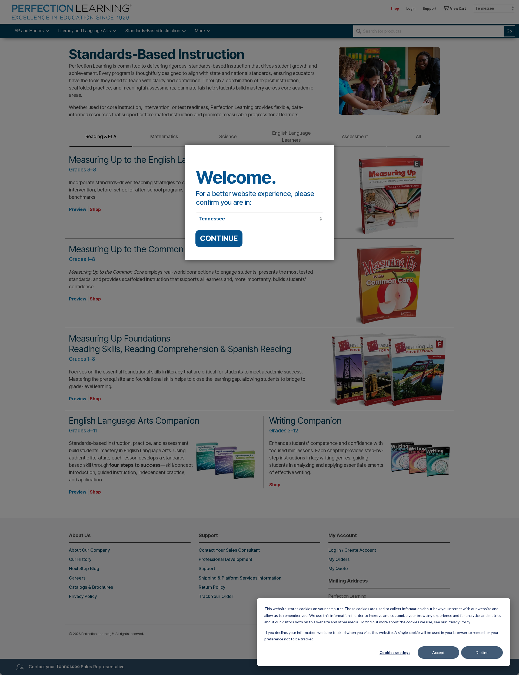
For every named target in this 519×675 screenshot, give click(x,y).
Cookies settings (395, 652)
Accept (438, 652)
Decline (482, 652)
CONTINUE (219, 238)
